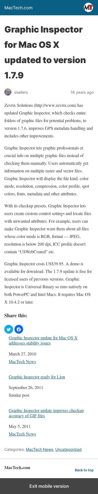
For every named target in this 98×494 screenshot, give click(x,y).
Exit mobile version (49, 486)
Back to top (84, 470)
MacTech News (22, 361)
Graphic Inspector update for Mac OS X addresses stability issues (43, 340)
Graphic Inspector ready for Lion (37, 376)
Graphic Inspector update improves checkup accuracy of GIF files (46, 413)
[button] (8, 329)
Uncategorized (68, 449)
